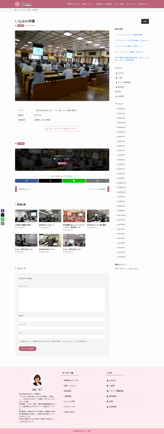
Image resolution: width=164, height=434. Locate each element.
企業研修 (67, 396)
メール (22, 324)
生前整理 (20, 25)
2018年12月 (121, 183)
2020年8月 (121, 132)
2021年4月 (121, 113)
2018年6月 (121, 210)
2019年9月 (121, 155)
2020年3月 (121, 146)
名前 (21, 316)
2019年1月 (121, 178)
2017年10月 (121, 215)
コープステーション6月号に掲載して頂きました (132, 40)
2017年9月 (121, 220)
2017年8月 (121, 224)
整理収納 (121, 87)
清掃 (119, 92)
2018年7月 (121, 206)
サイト (21, 333)
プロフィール (69, 407)
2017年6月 (121, 234)
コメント (23, 286)
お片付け (121, 73)
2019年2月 (121, 174)
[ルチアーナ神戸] (23, 4)
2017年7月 (121, 229)
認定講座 (67, 391)
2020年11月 (121, 127)
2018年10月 (121, 192)
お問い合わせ (69, 412)
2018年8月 (121, 201)
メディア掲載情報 (124, 82)
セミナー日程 (69, 401)
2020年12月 (121, 123)
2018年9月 (121, 197)
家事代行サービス (71, 380)
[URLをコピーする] (97, 181)
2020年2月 (121, 150)
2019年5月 (121, 160)
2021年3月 (121, 118)
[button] (26, 181)
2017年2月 (121, 252)
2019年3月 (121, 169)
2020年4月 (121, 141)
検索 (145, 21)
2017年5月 (121, 238)
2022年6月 (121, 109)
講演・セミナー (70, 386)
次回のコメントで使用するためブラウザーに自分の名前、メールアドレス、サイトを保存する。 (54, 341)
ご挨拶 (120, 78)
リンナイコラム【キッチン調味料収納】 (129, 35)
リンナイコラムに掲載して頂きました (128, 46)
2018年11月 (121, 187)
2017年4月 (121, 243)
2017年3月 (121, 248)
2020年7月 (121, 137)
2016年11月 (121, 257)
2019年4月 (121, 164)
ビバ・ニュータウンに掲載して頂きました (130, 52)
